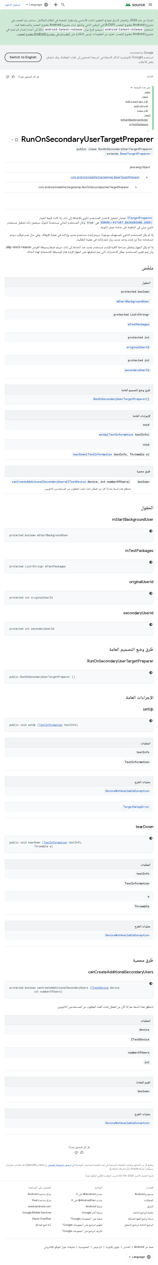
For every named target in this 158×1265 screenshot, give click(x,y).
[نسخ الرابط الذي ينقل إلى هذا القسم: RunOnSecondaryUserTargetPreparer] (83, 661)
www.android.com (39, 1206)
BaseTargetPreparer (135, 153)
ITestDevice (77, 481)
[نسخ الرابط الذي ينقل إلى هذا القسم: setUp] (139, 709)
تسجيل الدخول (12, 4)
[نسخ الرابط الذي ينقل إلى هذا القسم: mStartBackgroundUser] (108, 520)
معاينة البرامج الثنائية (143, 1212)
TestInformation (121, 434)
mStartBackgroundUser (133, 301)
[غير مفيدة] (7, 77)
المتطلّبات (148, 1200)
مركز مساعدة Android (39, 1194)
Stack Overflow (41, 1218)
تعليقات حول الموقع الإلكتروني (59, 1246)
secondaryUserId (137, 370)
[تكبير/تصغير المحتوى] (131, 87)
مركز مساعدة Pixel (41, 1200)
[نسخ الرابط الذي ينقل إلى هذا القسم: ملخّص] (138, 268)
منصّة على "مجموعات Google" (86, 1218)
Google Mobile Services (36, 1212)
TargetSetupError (136, 807)
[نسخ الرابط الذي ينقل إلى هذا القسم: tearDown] (132, 827)
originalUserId (138, 347)
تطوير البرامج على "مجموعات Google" (82, 1225)
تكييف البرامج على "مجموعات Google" (82, 1231)
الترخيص (97, 1246)
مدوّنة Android (94, 1206)
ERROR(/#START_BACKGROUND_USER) (126, 222)
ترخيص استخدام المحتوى (59, 1164)
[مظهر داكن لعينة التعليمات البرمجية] (151, 531)
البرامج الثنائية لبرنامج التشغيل (138, 1225)
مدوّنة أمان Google (92, 1212)
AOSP (150, 76)
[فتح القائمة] (150, 4)
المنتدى (126, 1246)
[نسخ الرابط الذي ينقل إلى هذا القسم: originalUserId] (125, 582)
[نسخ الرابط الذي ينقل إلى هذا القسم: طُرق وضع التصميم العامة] (105, 649)
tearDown (79, 454)
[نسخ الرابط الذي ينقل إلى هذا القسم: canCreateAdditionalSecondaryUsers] (84, 972)
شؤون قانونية (112, 1246)
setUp (103, 434)
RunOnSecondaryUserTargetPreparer (119, 399)
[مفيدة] (13, 77)
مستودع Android (144, 1194)
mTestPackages (138, 324)
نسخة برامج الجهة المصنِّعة (140, 1218)
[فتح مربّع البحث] (63, 4)
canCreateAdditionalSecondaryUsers (39, 481)
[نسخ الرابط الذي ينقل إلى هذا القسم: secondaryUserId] (119, 613)
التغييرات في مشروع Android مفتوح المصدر (43, 34)
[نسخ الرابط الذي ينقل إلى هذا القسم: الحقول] (137, 508)
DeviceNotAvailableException (127, 791)
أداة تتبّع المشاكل (43, 1225)
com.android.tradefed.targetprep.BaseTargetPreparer (105, 177)
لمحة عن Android (143, 1246)
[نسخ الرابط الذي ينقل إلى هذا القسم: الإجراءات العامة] (122, 698)
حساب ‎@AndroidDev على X (86, 1200)
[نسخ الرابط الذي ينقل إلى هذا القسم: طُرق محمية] (129, 960)
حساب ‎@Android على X (89, 1194)
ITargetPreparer (139, 218)
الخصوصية (84, 1246)
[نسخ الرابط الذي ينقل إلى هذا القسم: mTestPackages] (121, 551)
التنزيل (150, 1206)
